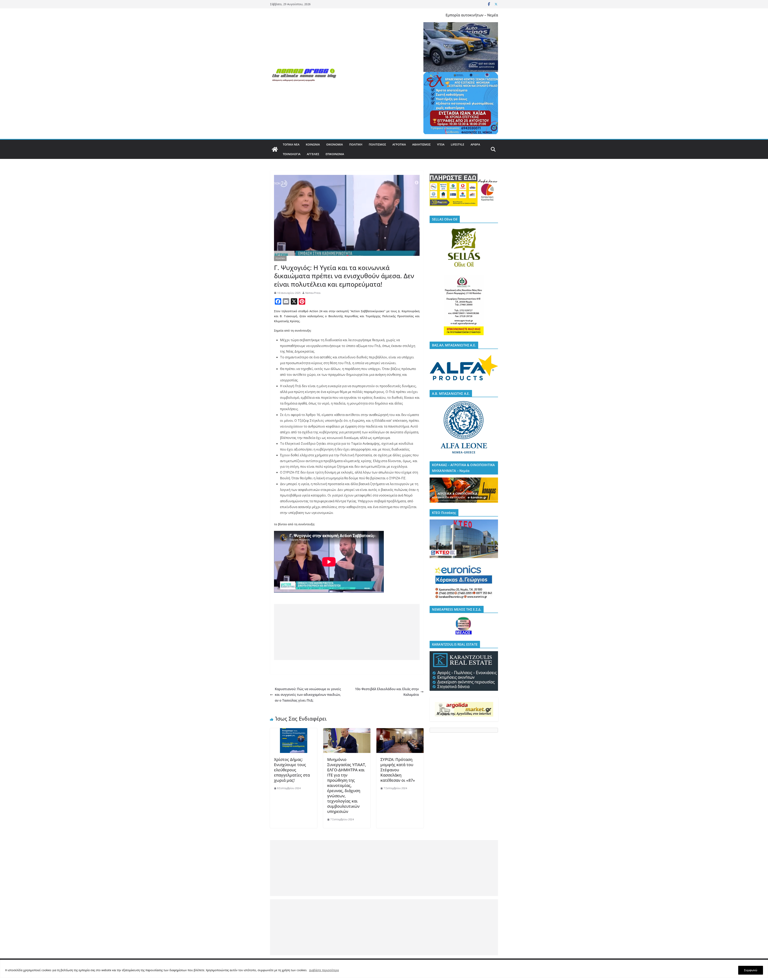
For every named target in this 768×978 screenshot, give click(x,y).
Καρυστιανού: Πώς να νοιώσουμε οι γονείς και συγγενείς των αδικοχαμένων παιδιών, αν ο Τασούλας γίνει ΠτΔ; (308, 695)
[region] (384, 969)
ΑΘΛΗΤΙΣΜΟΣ (421, 144)
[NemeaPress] (275, 149)
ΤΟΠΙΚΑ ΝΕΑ (291, 144)
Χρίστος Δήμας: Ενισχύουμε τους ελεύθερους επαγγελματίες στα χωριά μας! (292, 770)
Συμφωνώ (750, 970)
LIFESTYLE (457, 144)
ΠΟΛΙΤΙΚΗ (355, 144)
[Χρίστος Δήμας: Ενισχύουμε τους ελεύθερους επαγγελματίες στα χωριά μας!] (293, 731)
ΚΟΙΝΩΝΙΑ (313, 144)
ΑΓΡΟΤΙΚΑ (399, 144)
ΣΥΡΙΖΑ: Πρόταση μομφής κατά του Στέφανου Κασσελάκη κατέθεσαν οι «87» (397, 770)
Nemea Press (312, 293)
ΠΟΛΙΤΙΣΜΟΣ (377, 144)
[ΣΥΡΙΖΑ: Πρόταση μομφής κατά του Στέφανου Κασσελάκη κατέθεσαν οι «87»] (400, 731)
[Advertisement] (347, 632)
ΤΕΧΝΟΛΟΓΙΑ (291, 154)
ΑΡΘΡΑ (475, 144)
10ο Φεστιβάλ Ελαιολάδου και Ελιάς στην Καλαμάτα (387, 692)
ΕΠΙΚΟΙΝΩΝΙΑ (335, 154)
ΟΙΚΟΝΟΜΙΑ (334, 144)
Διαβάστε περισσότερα (324, 970)
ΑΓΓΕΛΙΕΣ (313, 154)
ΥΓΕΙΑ (440, 144)
